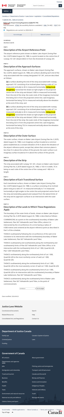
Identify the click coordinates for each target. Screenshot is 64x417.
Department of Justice (17, 16)
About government (38, 358)
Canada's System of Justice (40, 335)
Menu (6, 11)
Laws (33, 339)
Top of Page (6, 412)
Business (5, 378)
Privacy (59, 410)
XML (45, 25)
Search (34, 311)
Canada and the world (39, 374)
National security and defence (11, 397)
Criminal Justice (7, 339)
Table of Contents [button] (45, 34)
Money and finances (38, 378)
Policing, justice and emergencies (42, 366)
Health (4, 386)
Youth (34, 394)
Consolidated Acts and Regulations (13, 319)
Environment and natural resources (13, 394)
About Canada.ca (32, 410)
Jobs (3, 366)
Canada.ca (5, 16)
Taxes (4, 390)
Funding (4, 343)
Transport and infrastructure (41, 370)
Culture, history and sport (10, 401)
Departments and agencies (10, 361)
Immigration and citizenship (11, 370)
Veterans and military (39, 390)
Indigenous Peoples (38, 386)
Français (59, 2)
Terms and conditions (47, 410)
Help (33, 315)
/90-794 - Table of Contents (13, 20)
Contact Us (35, 319)
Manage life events (38, 397)
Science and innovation (39, 382)
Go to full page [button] (18, 34)
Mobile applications (18, 410)
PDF (55, 25)
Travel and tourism (8, 374)
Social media (6, 410)
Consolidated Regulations (51, 16)
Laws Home (29, 16)
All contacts (5, 358)
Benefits (4, 382)
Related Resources (8, 315)
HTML (17, 25)
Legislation (38, 16)
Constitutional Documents (10, 311)
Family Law (5, 335)
